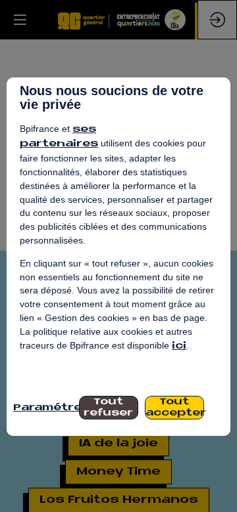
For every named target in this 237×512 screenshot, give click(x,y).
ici (179, 346)
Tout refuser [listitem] (108, 407)
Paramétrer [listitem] (42, 408)
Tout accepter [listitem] (174, 407)
